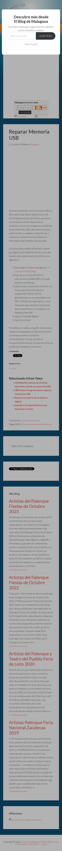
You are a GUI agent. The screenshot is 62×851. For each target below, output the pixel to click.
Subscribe (45, 35)
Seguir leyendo (31, 44)
